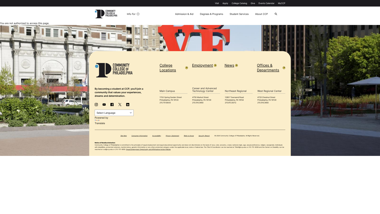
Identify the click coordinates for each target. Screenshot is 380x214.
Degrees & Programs (211, 13)
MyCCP (281, 3)
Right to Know (189, 136)
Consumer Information (140, 136)
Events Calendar (266, 3)
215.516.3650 (198, 103)
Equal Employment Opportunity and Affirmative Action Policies (148, 149)
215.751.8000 (165, 103)
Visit (217, 3)
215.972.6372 (230, 103)
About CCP (261, 13)
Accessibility (156, 136)
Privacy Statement (172, 136)
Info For (131, 13)
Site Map (124, 136)
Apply (225, 3)
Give (253, 3)
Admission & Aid (184, 13)
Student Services (239, 13)
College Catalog (239, 3)
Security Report (204, 136)
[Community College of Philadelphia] (106, 14)
